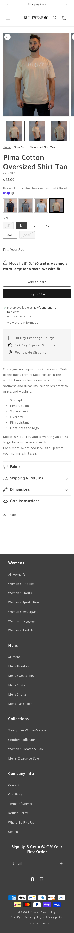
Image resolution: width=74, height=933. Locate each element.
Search (13, 832)
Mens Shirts (16, 685)
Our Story (15, 794)
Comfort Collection (22, 740)
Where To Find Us (21, 822)
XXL (10, 235)
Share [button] (12, 515)
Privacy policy (54, 917)
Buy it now (37, 294)
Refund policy (33, 917)
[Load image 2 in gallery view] (37, 131)
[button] (8, 17)
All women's (17, 574)
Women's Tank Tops (23, 630)
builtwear (34, 912)
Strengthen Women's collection (30, 730)
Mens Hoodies (18, 666)
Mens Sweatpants (21, 676)
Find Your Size (14, 249)
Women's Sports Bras (23, 602)
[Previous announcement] (7, 4)
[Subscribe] (61, 863)
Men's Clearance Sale (23, 758)
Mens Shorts (17, 694)
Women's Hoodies (21, 584)
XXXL (27, 235)
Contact (14, 785)
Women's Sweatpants (23, 612)
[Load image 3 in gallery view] (59, 131)
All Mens (14, 657)
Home (7, 147)
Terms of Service (20, 804)
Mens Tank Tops (20, 704)
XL (48, 225)
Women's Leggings (22, 621)
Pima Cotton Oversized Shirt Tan (34, 147)
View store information (23, 322)
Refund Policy (18, 813)
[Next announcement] (66, 4)
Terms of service (39, 923)
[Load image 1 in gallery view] (14, 131)
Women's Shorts (20, 593)
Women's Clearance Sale (26, 749)
